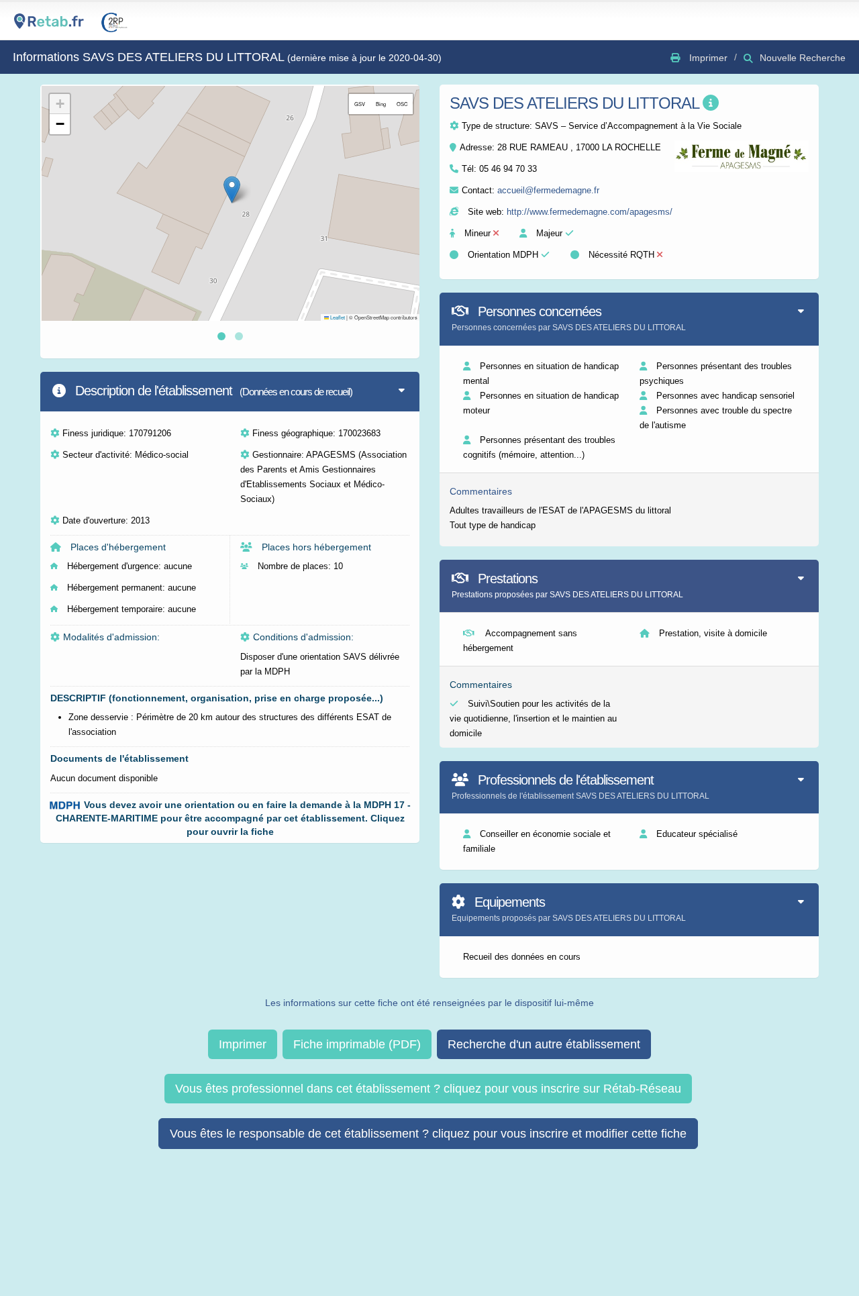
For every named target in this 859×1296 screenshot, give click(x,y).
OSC (402, 103)
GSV (359, 103)
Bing (381, 103)
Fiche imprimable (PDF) (357, 1044)
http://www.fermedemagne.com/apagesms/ (589, 212)
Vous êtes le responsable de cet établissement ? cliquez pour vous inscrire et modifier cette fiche (428, 1133)
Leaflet (337, 317)
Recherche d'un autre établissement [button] (544, 1044)
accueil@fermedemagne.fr (548, 190)
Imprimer (242, 1044)
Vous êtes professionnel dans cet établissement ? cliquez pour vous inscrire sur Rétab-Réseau (428, 1088)
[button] (231, 189)
